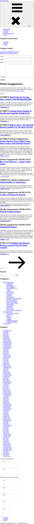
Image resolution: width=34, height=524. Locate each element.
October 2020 (6, 373)
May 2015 (6, 431)
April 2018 (6, 401)
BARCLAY (10, 314)
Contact (5, 35)
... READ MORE (4, 107)
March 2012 (6, 453)
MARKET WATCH (12, 300)
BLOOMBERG (11, 286)
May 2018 (6, 400)
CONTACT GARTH (18, 91)
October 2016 (6, 419)
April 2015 (6, 432)
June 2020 (6, 377)
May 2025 (6, 335)
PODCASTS (10, 306)
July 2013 (5, 438)
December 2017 (7, 404)
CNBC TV (9, 291)
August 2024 (6, 348)
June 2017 (6, 411)
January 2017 (6, 417)
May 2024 (6, 352)
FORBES (9, 295)
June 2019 (6, 386)
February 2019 (7, 391)
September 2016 (7, 420)
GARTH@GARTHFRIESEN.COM (9, 52)
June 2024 (6, 351)
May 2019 (6, 388)
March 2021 (6, 372)
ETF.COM (9, 294)
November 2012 (7, 448)
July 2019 (5, 385)
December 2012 (7, 447)
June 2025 (6, 333)
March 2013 (6, 442)
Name (1, 56)
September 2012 (7, 450)
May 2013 (6, 439)
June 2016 (6, 423)
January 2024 (6, 357)
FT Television (10, 297)
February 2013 (7, 444)
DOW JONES (10, 292)
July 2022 (5, 360)
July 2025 (5, 332)
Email (1, 59)
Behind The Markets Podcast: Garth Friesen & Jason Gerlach (15, 245)
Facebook (5, 42)
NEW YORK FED (12, 301)
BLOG (8, 316)
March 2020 (6, 380)
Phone (1, 62)
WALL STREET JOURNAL (14, 310)
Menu (29, 26)
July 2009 (5, 454)
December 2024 (7, 342)
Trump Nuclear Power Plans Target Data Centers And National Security (15, 142)
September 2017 (7, 408)
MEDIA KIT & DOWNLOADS (8, 53)
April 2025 (6, 336)
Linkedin (5, 43)
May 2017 (6, 413)
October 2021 (6, 366)
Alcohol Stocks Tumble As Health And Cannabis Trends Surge (16, 112)
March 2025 (6, 338)
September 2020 (7, 375)
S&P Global (10, 309)
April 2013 (6, 441)
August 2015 (6, 426)
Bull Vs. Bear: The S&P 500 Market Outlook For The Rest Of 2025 (16, 126)
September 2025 (7, 330)
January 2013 (6, 445)
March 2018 (6, 403)
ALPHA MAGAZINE (13, 313)
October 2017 (6, 407)
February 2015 (7, 434)
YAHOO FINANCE (12, 322)
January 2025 (6, 341)
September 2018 (7, 394)
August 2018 (6, 395)
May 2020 (6, 379)
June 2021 (6, 370)
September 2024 (7, 347)
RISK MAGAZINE (12, 320)
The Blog (5, 32)
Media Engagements (8, 33)
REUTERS (10, 307)
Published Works (7, 311)
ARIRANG (10, 283)
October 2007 (6, 456)
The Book (6, 30)
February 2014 (7, 435)
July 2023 (5, 358)
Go (17, 275)
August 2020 (6, 376)
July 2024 (5, 349)
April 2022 (6, 363)
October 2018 (6, 392)
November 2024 (7, 344)
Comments (3, 77)
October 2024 (6, 345)
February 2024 (7, 355)
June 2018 (6, 398)
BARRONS (10, 285)
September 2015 (7, 425)
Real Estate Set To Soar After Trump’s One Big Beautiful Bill (16, 98)
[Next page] (17, 268)
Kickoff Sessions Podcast (10, 211)
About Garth (6, 29)
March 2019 (6, 389)
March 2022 (6, 364)
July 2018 (5, 397)
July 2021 (5, 369)
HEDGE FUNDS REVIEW (14, 298)
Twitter (5, 45)
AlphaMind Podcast (8, 227)
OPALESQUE (10, 304)
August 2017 (6, 410)
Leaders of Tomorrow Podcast (13, 195)
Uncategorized (7, 323)
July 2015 (5, 428)
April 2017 (6, 414)
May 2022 (6, 361)
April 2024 (6, 354)
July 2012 (5, 451)
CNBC (8, 289)
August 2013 (6, 437)
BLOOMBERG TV (12, 288)
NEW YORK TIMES (12, 303)
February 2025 (7, 339)
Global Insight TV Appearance (13, 182)
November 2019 (7, 382)
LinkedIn (9, 319)
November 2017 (7, 406)
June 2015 (6, 429)
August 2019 (6, 383)
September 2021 (7, 367)
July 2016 (5, 422)
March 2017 (6, 416)
